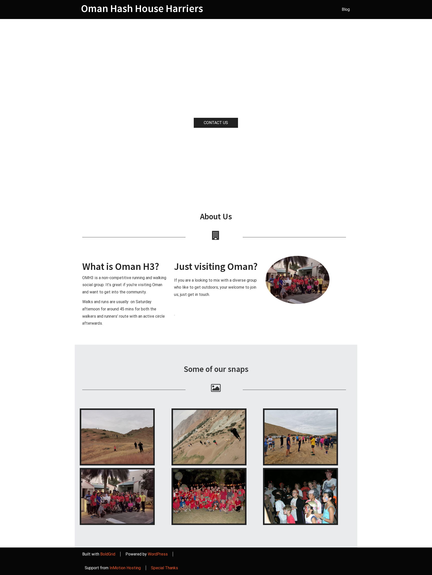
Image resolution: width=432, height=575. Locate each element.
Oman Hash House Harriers (142, 8)
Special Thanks (164, 567)
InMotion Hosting (125, 567)
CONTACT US (216, 122)
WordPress (158, 554)
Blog (346, 9)
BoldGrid (107, 554)
